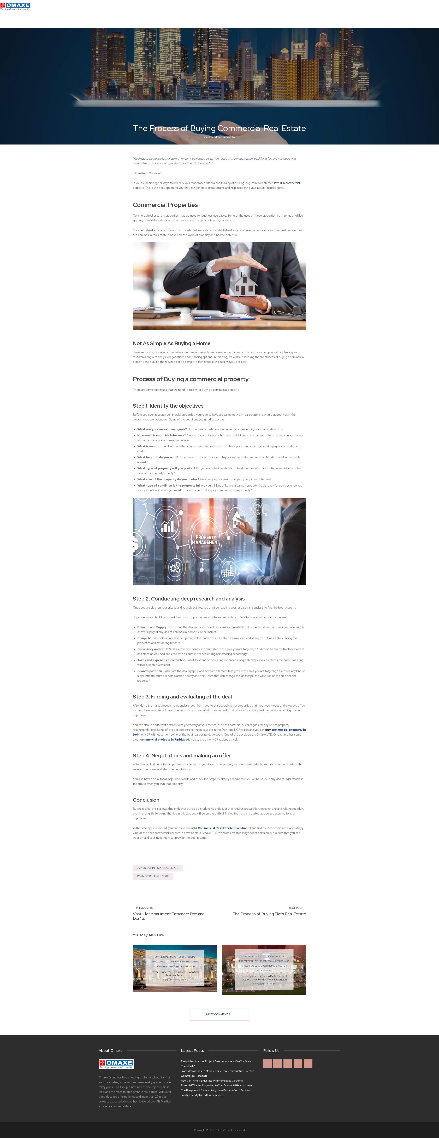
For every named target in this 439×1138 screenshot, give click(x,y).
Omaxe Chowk (166, 961)
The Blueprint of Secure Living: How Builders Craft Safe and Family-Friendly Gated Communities (216, 1093)
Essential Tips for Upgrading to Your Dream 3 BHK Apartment (217, 1085)
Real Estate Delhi (185, 966)
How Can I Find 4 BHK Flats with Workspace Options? (212, 1080)
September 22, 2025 (175, 980)
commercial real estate (153, 876)
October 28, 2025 (264, 984)
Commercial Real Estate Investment (224, 828)
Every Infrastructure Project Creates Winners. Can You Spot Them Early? (216, 1064)
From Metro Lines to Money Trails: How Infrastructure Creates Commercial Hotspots (217, 1073)
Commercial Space (271, 961)
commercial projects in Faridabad (164, 739)
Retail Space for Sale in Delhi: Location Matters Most (175, 973)
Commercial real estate (147, 230)
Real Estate (169, 966)
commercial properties (219, 136)
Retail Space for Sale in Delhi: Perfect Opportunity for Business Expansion (264, 977)
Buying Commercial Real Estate (158, 868)
